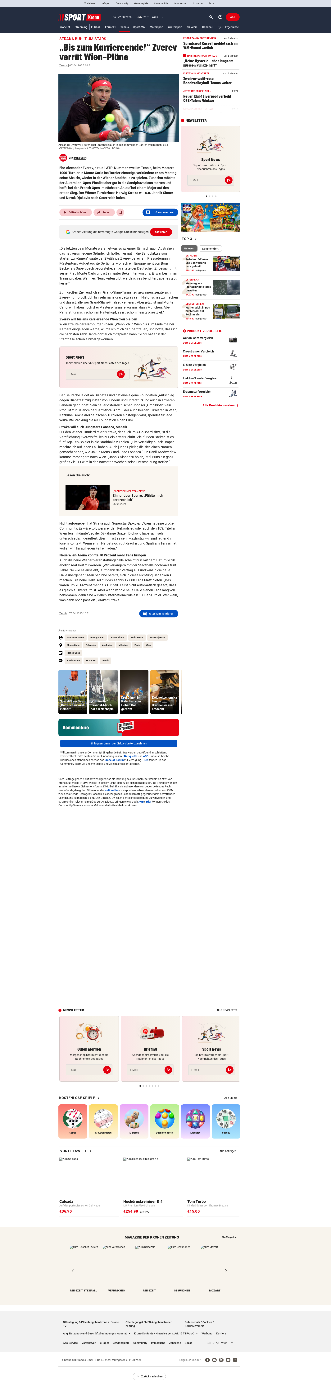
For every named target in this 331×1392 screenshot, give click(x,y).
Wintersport (175, 27)
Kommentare (160, 212)
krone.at (65, 27)
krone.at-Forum (114, 760)
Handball (207, 27)
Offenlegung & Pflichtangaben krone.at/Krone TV (91, 1324)
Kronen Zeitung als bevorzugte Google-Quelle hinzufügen (119, 232)
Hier (145, 760)
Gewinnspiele (141, 3)
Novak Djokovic (157, 637)
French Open (73, 653)
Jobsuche (197, 3)
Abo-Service (70, 1342)
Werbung (207, 1333)
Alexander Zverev (75, 637)
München (123, 645)
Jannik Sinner (118, 637)
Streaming (81, 27)
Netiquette (130, 756)
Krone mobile (161, 3)
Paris (137, 645)
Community (122, 3)
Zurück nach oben (149, 1376)
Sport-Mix (139, 27)
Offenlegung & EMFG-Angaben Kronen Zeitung (148, 1324)
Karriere (221, 1333)
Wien (148, 645)
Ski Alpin (192, 27)
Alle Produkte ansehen (219, 405)
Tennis (124, 27)
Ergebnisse (232, 27)
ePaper (106, 3)
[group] (72, 692)
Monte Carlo (73, 645)
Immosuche (180, 3)
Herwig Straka (97, 637)
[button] (220, 27)
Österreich (91, 645)
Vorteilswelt (90, 3)
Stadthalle (91, 660)
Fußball (96, 27)
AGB (145, 756)
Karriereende (73, 660)
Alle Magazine (229, 1237)
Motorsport (156, 27)
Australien (107, 645)
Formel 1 (110, 27)
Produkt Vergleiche (204, 331)
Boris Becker (137, 637)
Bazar (212, 3)
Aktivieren (161, 232)
